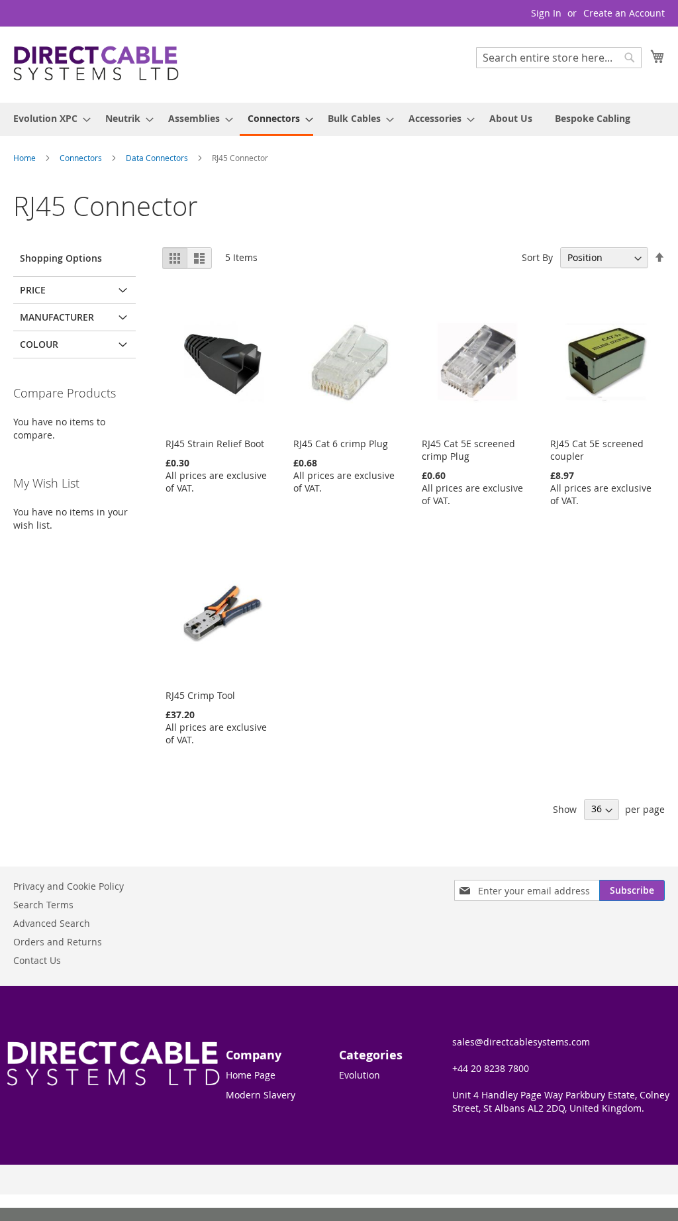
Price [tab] (33, 290)
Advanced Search (51, 923)
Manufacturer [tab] (57, 317)
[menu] (339, 119)
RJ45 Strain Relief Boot (215, 443)
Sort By (537, 257)
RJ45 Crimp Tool (200, 695)
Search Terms (43, 904)
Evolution (359, 1075)
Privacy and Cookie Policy (68, 886)
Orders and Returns (57, 941)
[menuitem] (48, 118)
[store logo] (96, 64)
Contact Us (37, 960)
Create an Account (624, 13)
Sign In (546, 13)
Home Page (250, 1075)
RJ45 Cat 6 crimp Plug (340, 443)
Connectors (82, 157)
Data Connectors (158, 157)
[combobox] (559, 57)
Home (25, 157)
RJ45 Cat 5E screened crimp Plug (468, 449)
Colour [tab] (39, 344)
